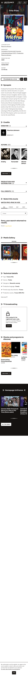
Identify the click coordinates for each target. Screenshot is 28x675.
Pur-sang (14, 355)
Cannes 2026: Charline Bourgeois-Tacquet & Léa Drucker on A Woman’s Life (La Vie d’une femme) (9, 411)
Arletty (3, 162)
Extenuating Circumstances (6, 360)
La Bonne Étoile (24, 358)
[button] (18, 246)
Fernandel (14, 162)
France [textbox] (4, 213)
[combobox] (14, 213)
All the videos (6, 424)
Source (3, 225)
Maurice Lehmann (6, 46)
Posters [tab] (14, 241)
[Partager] (21, 79)
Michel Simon (23, 162)
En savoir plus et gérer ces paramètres (10, 669)
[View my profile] (25, 2)
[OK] (14, 672)
